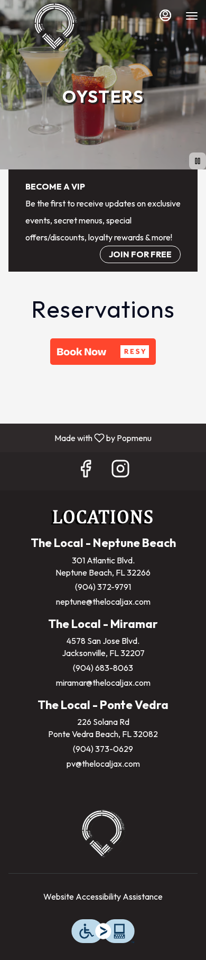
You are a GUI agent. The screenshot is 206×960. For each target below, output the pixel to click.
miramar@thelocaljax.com (103, 682)
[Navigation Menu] (191, 16)
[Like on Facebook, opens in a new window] (85, 471)
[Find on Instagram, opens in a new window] (120, 471)
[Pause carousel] (197, 160)
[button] (103, 351)
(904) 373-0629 (103, 748)
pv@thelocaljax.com (103, 763)
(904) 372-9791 (103, 586)
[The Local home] (55, 26)
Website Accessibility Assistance (103, 896)
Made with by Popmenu (80, 437)
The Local (103, 833)
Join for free (140, 254)
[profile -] (165, 15)
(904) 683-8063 (103, 667)
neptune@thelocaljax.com (103, 601)
